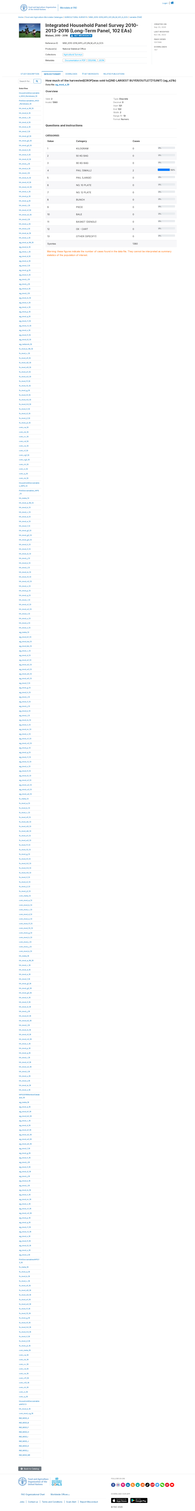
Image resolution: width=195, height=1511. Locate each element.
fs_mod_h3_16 (25, 1332)
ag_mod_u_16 (25, 1250)
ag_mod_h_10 (25, 275)
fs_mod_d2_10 (25, 362)
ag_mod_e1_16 (25, 1130)
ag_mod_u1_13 (25, 780)
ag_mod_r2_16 (25, 1232)
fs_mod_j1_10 (24, 418)
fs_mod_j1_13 (24, 886)
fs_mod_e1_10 (25, 372)
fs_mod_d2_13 (25, 822)
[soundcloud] (142, 1484)
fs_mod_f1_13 (24, 845)
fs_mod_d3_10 (25, 367)
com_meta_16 (25, 1350)
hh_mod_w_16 (25, 1085)
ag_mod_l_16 (24, 1185)
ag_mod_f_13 (24, 683)
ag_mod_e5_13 (25, 678)
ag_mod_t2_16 (25, 1245)
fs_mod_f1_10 (24, 381)
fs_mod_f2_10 (25, 386)
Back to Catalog (31, 1469)
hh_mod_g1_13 (25, 530)
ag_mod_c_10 (25, 252)
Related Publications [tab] (113, 74)
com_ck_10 (23, 478)
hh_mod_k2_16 (25, 1020)
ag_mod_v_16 (24, 1255)
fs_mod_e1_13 (25, 835)
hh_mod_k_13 (24, 563)
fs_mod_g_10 (24, 390)
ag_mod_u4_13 (25, 794)
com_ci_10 (23, 469)
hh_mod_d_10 (25, 122)
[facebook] (113, 1484)
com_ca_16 (24, 1355)
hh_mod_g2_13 (25, 535)
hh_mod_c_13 (25, 512)
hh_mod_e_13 (25, 521)
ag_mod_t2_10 (25, 339)
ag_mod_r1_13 (25, 757)
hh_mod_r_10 (24, 205)
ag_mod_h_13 (25, 692)
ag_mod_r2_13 (25, 761)
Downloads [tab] (71, 74)
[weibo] (167, 1484)
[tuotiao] (152, 1484)
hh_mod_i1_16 (25, 1002)
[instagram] (123, 1484)
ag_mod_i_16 (24, 1162)
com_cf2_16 (24, 1382)
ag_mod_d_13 (25, 655)
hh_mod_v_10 (24, 228)
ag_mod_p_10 (25, 312)
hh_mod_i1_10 (25, 154)
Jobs (22, 1502)
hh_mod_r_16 (24, 1057)
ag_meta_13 (24, 632)
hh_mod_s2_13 (25, 609)
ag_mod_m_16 (25, 1190)
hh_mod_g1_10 (25, 136)
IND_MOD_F (24, 1427)
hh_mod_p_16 (25, 1048)
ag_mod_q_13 (25, 752)
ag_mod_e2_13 (25, 664)
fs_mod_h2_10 (25, 399)
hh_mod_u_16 (25, 1076)
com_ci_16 (23, 1392)
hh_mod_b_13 (25, 507)
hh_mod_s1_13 (25, 604)
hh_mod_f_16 (24, 979)
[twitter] (157, 1484)
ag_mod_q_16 (25, 1222)
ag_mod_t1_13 (25, 771)
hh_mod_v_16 (24, 1081)
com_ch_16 (24, 1387)
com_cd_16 (24, 1369)
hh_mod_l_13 (24, 567)
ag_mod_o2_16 (25, 1213)
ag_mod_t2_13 (25, 775)
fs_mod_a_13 (24, 803)
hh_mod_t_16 (24, 1071)
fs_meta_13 (24, 799)
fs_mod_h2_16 (25, 1327)
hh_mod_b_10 (25, 113)
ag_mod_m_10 (25, 298)
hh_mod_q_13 (25, 595)
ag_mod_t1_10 (25, 335)
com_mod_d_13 (25, 914)
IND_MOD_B (24, 1422)
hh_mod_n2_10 (25, 187)
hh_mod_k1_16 (25, 1016)
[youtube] (172, 1484)
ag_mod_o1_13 (25, 738)
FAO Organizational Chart (33, 1494)
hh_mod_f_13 (24, 526)
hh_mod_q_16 (25, 1053)
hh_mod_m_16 (25, 1030)
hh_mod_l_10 (24, 173)
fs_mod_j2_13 (25, 891)
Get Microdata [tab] (91, 74)
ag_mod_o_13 (25, 734)
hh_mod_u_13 (25, 618)
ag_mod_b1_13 (25, 637)
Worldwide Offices (59, 1494)
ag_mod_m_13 (25, 720)
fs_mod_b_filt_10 (26, 349)
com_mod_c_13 (25, 909)
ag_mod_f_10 (24, 265)
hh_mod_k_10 (24, 168)
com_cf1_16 (24, 1378)
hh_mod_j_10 (24, 164)
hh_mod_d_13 (25, 516)
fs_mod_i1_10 (24, 409)
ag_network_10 (25, 344)
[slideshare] (138, 1484)
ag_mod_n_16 (25, 1194)
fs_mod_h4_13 (25, 873)
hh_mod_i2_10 (25, 159)
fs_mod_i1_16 (24, 1336)
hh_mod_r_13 (24, 600)
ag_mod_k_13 (24, 711)
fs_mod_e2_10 (25, 376)
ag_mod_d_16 (25, 1125)
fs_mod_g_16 (24, 1318)
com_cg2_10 (24, 459)
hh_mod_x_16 (24, 1090)
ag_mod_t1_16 (25, 1241)
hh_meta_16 (24, 956)
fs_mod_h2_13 (25, 863)
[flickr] (118, 1484)
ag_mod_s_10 (24, 330)
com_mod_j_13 (25, 946)
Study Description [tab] (30, 74)
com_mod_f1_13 (25, 923)
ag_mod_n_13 (25, 725)
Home (20, 17)
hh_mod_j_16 (24, 1011)
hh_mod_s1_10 (25, 210)
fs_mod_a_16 (24, 1272)
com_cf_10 (23, 450)
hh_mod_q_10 (25, 201)
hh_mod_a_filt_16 (26, 960)
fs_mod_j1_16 (24, 1341)
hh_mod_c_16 (25, 965)
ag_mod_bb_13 (25, 646)
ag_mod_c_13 (25, 651)
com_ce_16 (24, 1373)
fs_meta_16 (24, 1267)
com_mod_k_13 (25, 951)
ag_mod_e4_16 (25, 1144)
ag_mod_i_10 (24, 279)
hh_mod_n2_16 (25, 1039)
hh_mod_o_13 (25, 586)
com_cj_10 (23, 473)
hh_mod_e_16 (25, 974)
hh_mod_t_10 (24, 219)
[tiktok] (147, 1484)
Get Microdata (83, 35)
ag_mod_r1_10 (25, 321)
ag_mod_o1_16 (25, 1208)
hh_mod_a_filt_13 (26, 503)
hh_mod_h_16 (25, 997)
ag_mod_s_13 (24, 766)
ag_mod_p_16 (25, 1218)
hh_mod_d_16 (25, 970)
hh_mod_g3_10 (25, 145)
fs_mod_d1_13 (25, 817)
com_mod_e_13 (25, 919)
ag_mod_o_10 (25, 307)
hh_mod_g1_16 (25, 983)
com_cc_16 (24, 1364)
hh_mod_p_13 (25, 590)
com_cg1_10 (24, 455)
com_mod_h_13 (25, 937)
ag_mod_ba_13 (25, 641)
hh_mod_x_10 (24, 238)
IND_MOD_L (24, 1450)
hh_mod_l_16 (24, 1025)
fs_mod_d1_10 (25, 358)
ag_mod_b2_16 (25, 1116)
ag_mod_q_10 (25, 316)
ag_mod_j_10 (24, 284)
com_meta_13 (25, 896)
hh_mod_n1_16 (25, 1034)
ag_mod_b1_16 (25, 1111)
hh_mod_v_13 (24, 623)
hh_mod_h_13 (25, 544)
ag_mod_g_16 (25, 1153)
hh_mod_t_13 (24, 614)
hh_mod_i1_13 (25, 549)
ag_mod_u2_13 (25, 785)
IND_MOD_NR (24, 1455)
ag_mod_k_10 (24, 288)
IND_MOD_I (23, 1436)
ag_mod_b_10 (25, 247)
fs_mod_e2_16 (25, 1304)
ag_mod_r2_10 (25, 326)
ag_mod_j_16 (24, 1176)
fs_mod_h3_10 (25, 404)
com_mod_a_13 (25, 900)
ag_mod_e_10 (25, 261)
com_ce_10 (24, 446)
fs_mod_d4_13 (25, 831)
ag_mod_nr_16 (25, 1199)
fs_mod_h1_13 (25, 859)
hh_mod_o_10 (25, 191)
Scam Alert (71, 1502)
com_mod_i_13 (25, 942)
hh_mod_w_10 (25, 233)
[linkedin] (128, 1484)
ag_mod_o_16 (25, 1204)
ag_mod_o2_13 (25, 743)
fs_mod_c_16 (24, 1281)
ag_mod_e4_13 (25, 674)
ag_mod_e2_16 (25, 1134)
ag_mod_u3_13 (25, 789)
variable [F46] (135, 17)
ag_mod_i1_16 (25, 1167)
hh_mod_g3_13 (25, 540)
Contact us (33, 1502)
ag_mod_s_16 (24, 1236)
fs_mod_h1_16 (25, 1322)
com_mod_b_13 (25, 905)
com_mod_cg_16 (26, 1413)
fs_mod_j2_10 (25, 423)
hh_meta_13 (24, 498)
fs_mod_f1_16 (24, 1308)
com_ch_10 (24, 464)
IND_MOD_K (24, 1446)
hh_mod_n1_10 (25, 182)
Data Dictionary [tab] (52, 74)
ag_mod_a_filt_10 (26, 242)
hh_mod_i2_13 (25, 554)
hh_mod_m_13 (25, 572)
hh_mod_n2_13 (25, 581)
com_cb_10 (24, 432)
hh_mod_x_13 (24, 628)
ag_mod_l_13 (24, 715)
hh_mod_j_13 (24, 558)
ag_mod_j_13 (24, 706)
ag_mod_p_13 (25, 748)
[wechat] (162, 1484)
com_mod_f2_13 (26, 928)
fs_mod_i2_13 (24, 882)
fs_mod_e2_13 (25, 840)
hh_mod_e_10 (25, 127)
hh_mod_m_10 (25, 178)
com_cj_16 (23, 1396)
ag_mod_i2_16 (25, 1171)
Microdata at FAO (68, 7)
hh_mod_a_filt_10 (26, 108)
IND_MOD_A (24, 1418)
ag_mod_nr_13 (25, 729)
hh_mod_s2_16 (25, 1067)
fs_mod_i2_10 (24, 413)
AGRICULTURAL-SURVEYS (76, 17)
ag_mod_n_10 (25, 302)
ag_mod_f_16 (24, 1148)
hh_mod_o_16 (25, 1044)
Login (164, 3)
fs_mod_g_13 (24, 854)
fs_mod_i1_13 (24, 877)
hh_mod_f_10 (24, 131)
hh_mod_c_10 (25, 117)
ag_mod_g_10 (25, 270)
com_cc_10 (24, 436)
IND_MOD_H (24, 1432)
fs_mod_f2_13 (25, 849)
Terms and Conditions (52, 1502)
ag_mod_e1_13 (25, 660)
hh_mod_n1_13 (25, 577)
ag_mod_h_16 (25, 1158)
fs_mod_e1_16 (25, 1299)
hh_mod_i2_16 (25, 1007)
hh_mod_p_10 (25, 196)
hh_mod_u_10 (25, 224)
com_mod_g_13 (25, 933)
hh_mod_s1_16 (25, 1062)
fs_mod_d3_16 (25, 1295)
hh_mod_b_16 (25, 1409)
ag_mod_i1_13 (25, 701)
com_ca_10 (24, 427)
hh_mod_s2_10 (25, 214)
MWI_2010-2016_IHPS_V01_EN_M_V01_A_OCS (108, 17)
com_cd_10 (24, 441)
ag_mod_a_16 (25, 1107)
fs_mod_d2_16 (25, 1290)
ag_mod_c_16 (25, 1120)
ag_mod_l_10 (24, 293)
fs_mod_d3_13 (25, 826)
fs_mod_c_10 (24, 353)
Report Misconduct (89, 1502)
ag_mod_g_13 (25, 688)
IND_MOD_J (24, 1441)
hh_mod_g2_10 (25, 141)
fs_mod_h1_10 (25, 395)
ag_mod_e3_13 (25, 669)
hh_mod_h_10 (25, 150)
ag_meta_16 (24, 1102)
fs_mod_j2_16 (25, 1346)
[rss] (133, 1484)
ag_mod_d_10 (25, 256)
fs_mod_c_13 (24, 812)
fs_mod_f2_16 (25, 1313)
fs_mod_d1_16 (25, 1285)
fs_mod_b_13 (24, 808)
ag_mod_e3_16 (25, 1139)
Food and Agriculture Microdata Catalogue (44, 17)
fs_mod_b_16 (24, 1276)
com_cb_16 (24, 1359)
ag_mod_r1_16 (25, 1227)
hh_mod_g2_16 (25, 988)
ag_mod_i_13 (24, 697)
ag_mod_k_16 (24, 1181)
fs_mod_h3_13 (25, 868)
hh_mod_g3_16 (25, 993)
